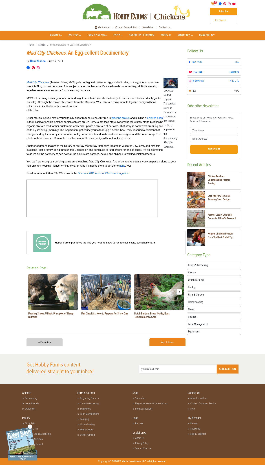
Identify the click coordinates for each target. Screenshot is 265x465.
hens (122, 165)
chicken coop (155, 117)
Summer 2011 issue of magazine (103, 173)
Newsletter (148, 27)
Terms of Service (143, 448)
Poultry (74, 35)
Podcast (166, 35)
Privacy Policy (142, 443)
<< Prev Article (44, 342)
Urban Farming (87, 434)
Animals (55, 35)
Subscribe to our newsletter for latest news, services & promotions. (211, 119)
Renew (193, 423)
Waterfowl (30, 408)
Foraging (84, 419)
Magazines (184, 35)
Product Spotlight (143, 408)
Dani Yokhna (38, 60)
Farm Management (89, 413)
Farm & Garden (96, 35)
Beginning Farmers (89, 398)
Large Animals (32, 403)
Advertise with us (198, 398)
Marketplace (207, 35)
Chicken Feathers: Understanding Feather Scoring (219, 180)
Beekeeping (31, 398)
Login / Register (198, 433)
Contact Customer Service (203, 403)
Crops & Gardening (89, 403)
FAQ (192, 408)
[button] (179, 292)
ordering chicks (121, 117)
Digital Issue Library (141, 35)
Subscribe (223, 11)
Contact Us (164, 27)
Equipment (85, 408)
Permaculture (86, 429)
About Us (139, 438)
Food (117, 35)
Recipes (139, 423)
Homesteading (87, 424)
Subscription (227, 369)
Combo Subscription (126, 27)
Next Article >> (168, 342)
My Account (103, 27)
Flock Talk (30, 423)
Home (31, 44)
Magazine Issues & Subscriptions (151, 403)
